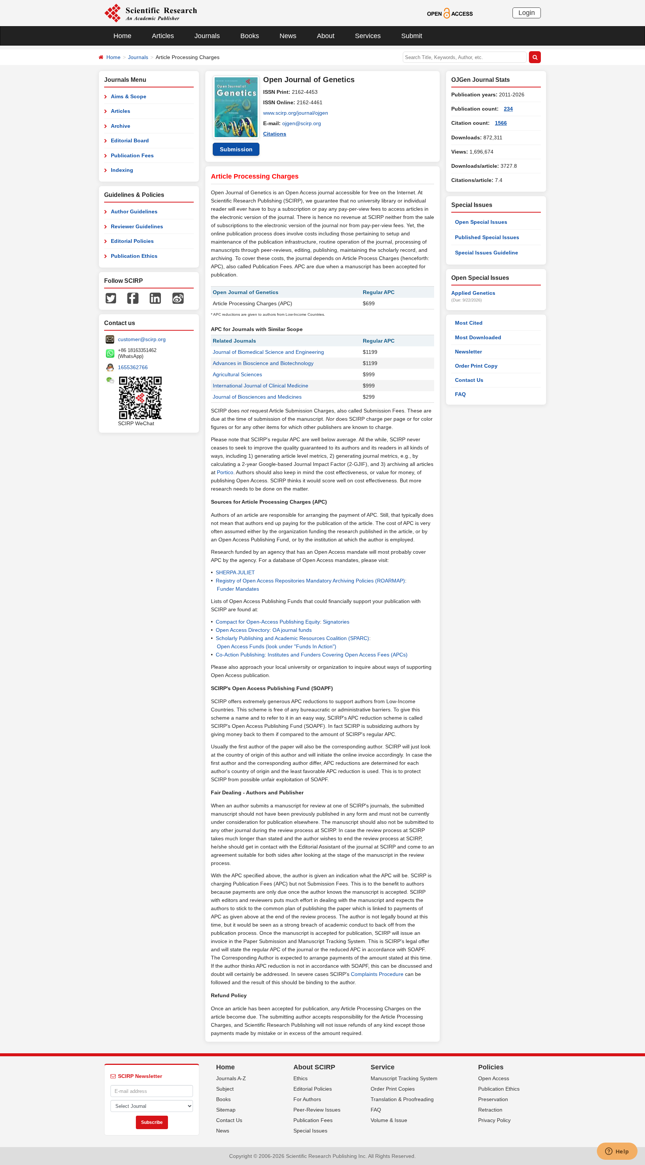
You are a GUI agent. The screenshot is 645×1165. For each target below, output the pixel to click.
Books (249, 36)
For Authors (307, 1099)
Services (368, 36)
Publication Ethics (134, 256)
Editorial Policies (132, 241)
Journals (207, 36)
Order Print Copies (393, 1089)
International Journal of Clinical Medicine (260, 386)
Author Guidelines (134, 211)
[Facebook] (132, 298)
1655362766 (133, 367)
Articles (163, 36)
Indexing (122, 170)
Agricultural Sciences (237, 374)
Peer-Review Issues (316, 1110)
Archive (120, 126)
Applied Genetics (473, 293)
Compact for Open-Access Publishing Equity (268, 622)
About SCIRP (314, 1067)
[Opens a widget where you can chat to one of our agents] (617, 1152)
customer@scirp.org (142, 339)
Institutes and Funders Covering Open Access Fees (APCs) (338, 655)
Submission (236, 149)
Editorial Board (130, 140)
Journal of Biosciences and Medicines (257, 397)
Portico (225, 472)
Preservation (493, 1099)
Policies (491, 1067)
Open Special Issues (481, 222)
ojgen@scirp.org (301, 123)
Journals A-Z (231, 1078)
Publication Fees (132, 155)
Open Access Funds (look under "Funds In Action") (276, 646)
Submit (411, 36)
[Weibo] (178, 298)
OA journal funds (292, 630)
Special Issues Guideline (486, 253)
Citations (274, 134)
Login (526, 12)
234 (508, 109)
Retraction (490, 1110)
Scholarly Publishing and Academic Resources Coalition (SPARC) (292, 638)
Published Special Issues (487, 237)
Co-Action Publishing (240, 655)
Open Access (493, 1078)
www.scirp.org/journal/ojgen (295, 113)
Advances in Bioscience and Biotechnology (263, 363)
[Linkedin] (155, 298)
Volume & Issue (389, 1120)
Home (122, 36)
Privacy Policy (494, 1120)
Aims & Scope (128, 96)
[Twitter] (111, 298)
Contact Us (469, 380)
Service (383, 1067)
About (325, 36)
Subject (225, 1089)
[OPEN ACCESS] (450, 13)
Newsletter (468, 352)
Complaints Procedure (377, 974)
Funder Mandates (238, 589)
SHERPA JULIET (235, 572)
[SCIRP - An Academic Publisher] (150, 13)
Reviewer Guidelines (137, 226)
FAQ (460, 394)
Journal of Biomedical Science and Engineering (268, 352)
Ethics (300, 1078)
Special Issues (310, 1131)
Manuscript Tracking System (404, 1078)
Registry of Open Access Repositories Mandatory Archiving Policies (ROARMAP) (310, 581)
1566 (501, 123)
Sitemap (226, 1110)
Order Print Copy (476, 366)
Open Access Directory (242, 630)
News (288, 36)
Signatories (336, 622)
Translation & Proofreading (402, 1099)
